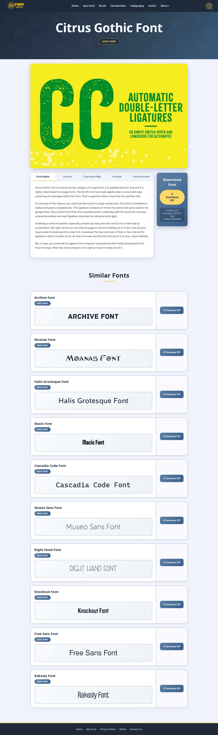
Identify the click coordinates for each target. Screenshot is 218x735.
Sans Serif (89, 5)
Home (75, 5)
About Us (91, 729)
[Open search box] (209, 6)
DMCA (122, 729)
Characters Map (92, 176)
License (67, 176)
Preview (116, 176)
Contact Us (136, 729)
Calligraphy (137, 5)
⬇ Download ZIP (172, 197)
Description (43, 176)
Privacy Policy (108, 729)
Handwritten (118, 5)
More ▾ (165, 5)
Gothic (152, 5)
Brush (102, 5)
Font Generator (141, 176)
